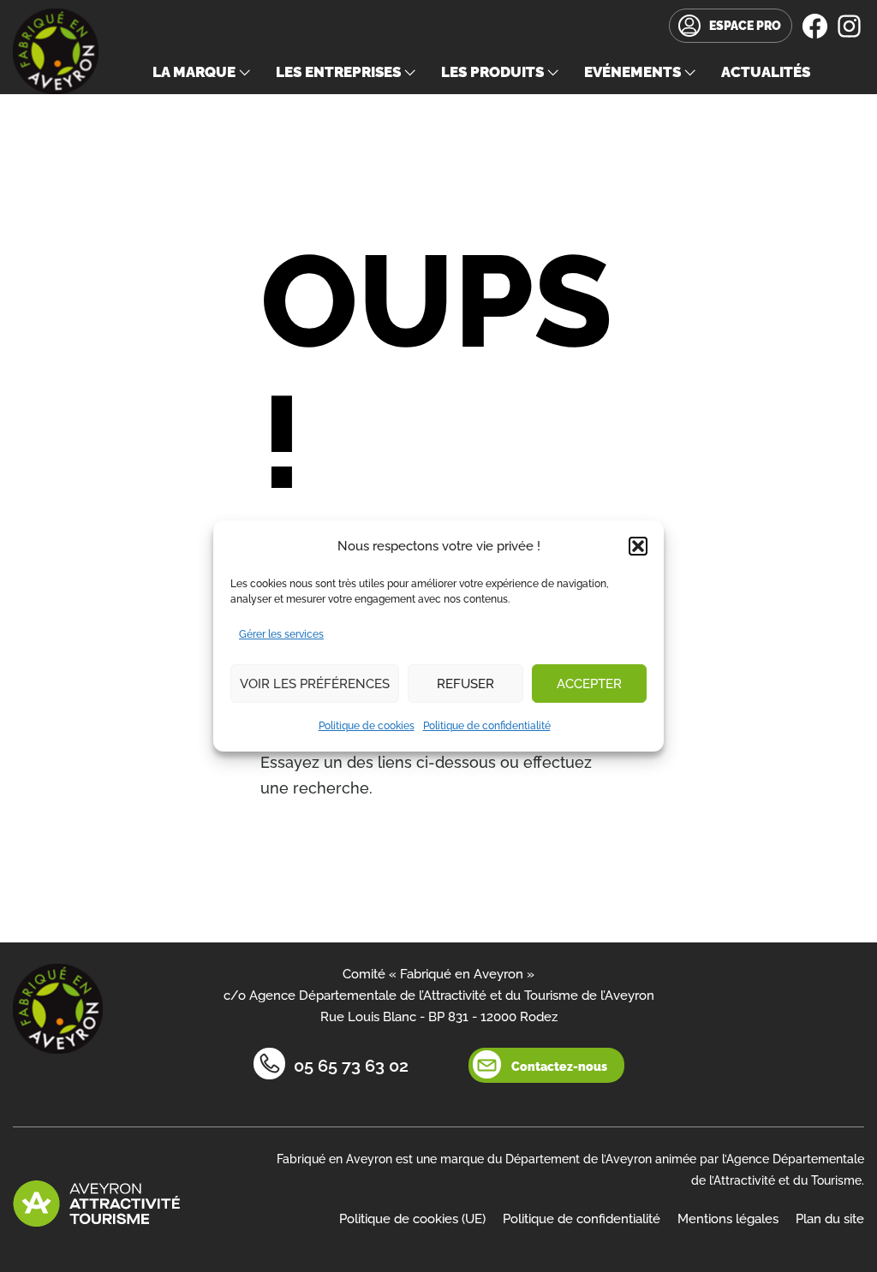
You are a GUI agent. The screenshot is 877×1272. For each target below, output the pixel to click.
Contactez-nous (559, 1066)
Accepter (589, 684)
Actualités (765, 71)
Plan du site (830, 1219)
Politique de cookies (367, 726)
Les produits (492, 71)
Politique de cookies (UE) (412, 1219)
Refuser (465, 684)
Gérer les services (281, 634)
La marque (194, 71)
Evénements (632, 71)
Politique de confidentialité (487, 726)
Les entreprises (338, 71)
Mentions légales (728, 1219)
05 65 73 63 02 (351, 1065)
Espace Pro (745, 26)
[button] (638, 546)
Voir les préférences (315, 684)
